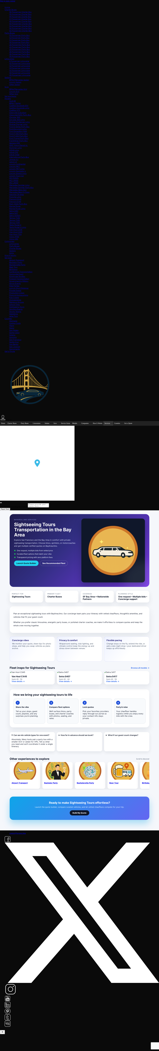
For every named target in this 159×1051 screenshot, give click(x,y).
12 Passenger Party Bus (19, 38)
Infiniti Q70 (13, 152)
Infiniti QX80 (14, 155)
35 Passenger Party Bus (19, 56)
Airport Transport (16, 260)
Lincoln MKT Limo (17, 169)
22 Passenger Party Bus (19, 47)
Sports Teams (15, 311)
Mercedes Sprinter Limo (19, 185)
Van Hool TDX (15, 234)
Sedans (8, 77)
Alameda (13, 321)
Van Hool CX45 (15, 232)
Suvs (7, 87)
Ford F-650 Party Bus (18, 136)
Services (8, 258)
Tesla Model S (15, 225)
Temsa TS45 (14, 222)
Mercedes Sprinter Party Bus (21, 187)
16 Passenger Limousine (19, 70)
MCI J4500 (13, 183)
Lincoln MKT (14, 166)
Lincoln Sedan (15, 82)
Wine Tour (13, 316)
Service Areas (10, 96)
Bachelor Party (15, 262)
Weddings (13, 314)
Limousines (9, 59)
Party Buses (10, 33)
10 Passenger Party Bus (19, 35)
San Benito (13, 344)
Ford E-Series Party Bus (19, 126)
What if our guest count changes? (123, 735)
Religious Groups (16, 302)
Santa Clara (14, 332)
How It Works (10, 255)
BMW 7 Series (15, 103)
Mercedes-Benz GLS (17, 190)
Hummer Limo (15, 148)
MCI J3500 (13, 180)
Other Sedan (14, 84)
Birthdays (13, 269)
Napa (11, 328)
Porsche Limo (15, 197)
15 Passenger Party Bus (19, 40)
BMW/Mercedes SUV (18, 89)
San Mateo (14, 330)
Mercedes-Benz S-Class (19, 192)
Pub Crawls (14, 297)
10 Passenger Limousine (19, 63)
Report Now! (5, 509)
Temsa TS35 (14, 220)
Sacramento (14, 349)
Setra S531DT (15, 215)
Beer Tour (13, 267)
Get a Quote (10, 351)
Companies (9, 241)
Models (8, 98)
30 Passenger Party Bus (19, 54)
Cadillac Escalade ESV (18, 105)
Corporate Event (16, 274)
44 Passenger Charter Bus (20, 16)
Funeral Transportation (19, 279)
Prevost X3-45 (15, 201)
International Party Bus (19, 157)
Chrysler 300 (14, 117)
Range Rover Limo (17, 208)
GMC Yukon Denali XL (18, 145)
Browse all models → (140, 668)
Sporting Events (16, 309)
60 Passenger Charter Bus (20, 30)
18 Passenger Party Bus (19, 42)
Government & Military (18, 281)
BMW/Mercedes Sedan (19, 80)
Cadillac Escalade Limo (19, 108)
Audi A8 (12, 101)
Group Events (15, 283)
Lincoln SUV (14, 91)
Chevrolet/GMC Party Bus (20, 115)
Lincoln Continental (17, 164)
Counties (8, 318)
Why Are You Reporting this (13, 507)
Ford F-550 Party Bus (18, 133)
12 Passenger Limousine (19, 66)
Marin (11, 325)
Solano (12, 335)
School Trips (14, 304)
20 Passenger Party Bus (19, 45)
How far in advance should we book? (77, 735)
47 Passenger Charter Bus (20, 19)
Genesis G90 (14, 143)
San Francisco (15, 339)
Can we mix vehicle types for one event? (31, 735)
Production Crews (16, 293)
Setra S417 (13, 213)
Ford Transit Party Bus (18, 138)
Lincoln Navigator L (17, 171)
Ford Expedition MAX (18, 131)
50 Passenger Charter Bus (20, 23)
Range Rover (15, 206)
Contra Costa (15, 323)
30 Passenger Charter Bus (20, 12)
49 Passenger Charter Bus (20, 21)
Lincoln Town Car (16, 176)
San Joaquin (14, 346)
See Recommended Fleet (53, 563)
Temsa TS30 (14, 218)
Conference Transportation (20, 272)
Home (7, 7)
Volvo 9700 (14, 236)
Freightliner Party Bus (18, 140)
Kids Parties (14, 286)
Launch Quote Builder (26, 563)
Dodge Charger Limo (18, 124)
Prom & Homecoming (18, 295)
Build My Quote (79, 813)
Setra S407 (13, 211)
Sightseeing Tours (16, 307)
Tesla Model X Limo (17, 227)
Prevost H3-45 (15, 199)
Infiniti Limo (14, 150)
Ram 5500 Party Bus (18, 204)
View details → (18, 681)
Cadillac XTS (14, 110)
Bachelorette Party (17, 265)
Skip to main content (7, 1)
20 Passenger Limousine (19, 75)
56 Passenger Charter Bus (20, 28)
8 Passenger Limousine (19, 61)
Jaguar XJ (13, 159)
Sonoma (13, 337)
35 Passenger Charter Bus (20, 14)
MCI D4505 (14, 178)
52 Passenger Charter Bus (20, 26)
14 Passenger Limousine (19, 68)
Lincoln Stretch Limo (18, 173)
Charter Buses (11, 9)
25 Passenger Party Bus (19, 49)
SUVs (11, 253)
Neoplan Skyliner (16, 194)
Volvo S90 (13, 239)
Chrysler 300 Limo (17, 119)
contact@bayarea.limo (17, 833)
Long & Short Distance (18, 288)
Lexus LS (13, 162)
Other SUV (13, 94)
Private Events (15, 290)
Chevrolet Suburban (17, 112)
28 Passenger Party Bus (19, 52)
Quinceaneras (15, 300)
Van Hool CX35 (15, 229)
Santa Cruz (14, 342)
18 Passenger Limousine (19, 73)
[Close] (1, 502)
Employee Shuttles (17, 276)
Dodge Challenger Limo (19, 122)
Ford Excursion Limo (18, 129)
